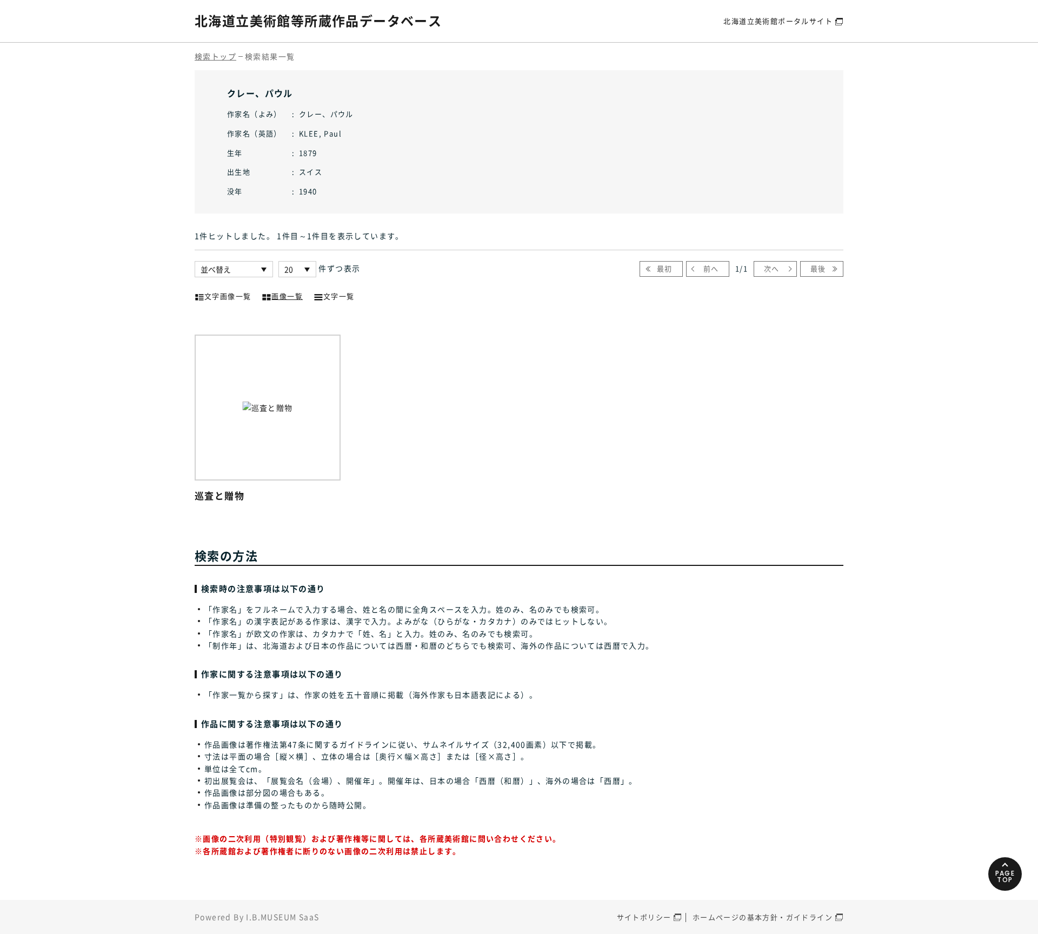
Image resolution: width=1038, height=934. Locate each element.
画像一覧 (287, 296)
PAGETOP (1005, 876)
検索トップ (215, 56)
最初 (665, 268)
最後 (818, 268)
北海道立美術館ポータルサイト (778, 21)
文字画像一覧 (227, 296)
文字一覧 (339, 296)
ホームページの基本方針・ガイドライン (763, 917)
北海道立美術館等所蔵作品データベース (318, 20)
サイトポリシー (644, 917)
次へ (772, 268)
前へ (711, 268)
